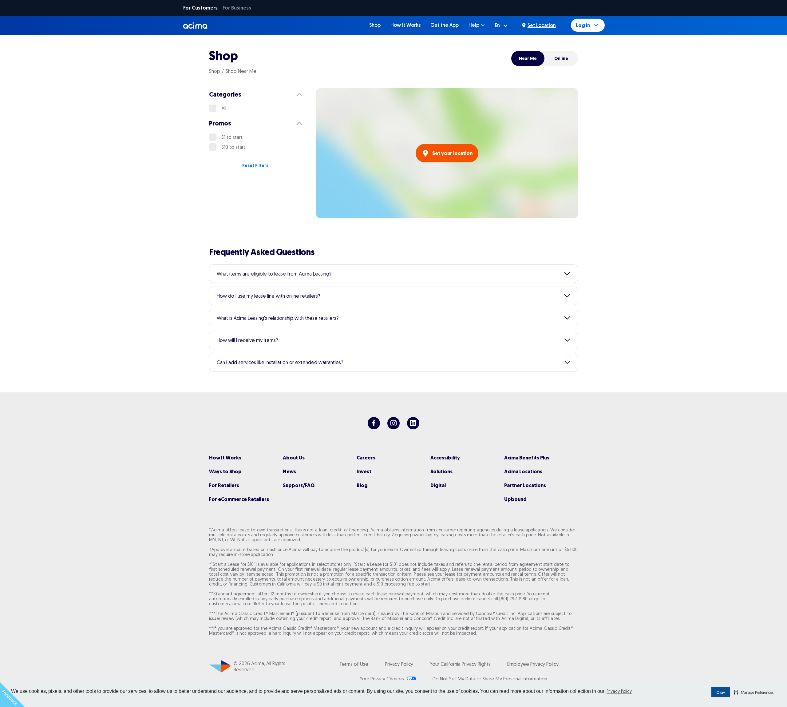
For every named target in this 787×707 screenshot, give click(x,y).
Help (474, 25)
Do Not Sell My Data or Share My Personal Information (490, 679)
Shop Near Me (241, 71)
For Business (237, 8)
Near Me (528, 58)
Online (561, 58)
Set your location (452, 153)
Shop (375, 25)
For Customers (200, 8)
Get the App (444, 25)
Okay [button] (721, 692)
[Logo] (195, 25)
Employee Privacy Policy (533, 664)
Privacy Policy (619, 691)
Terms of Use (353, 664)
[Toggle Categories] (299, 94)
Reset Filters (255, 165)
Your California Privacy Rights (460, 664)
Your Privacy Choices (382, 679)
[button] (754, 692)
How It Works (405, 25)
